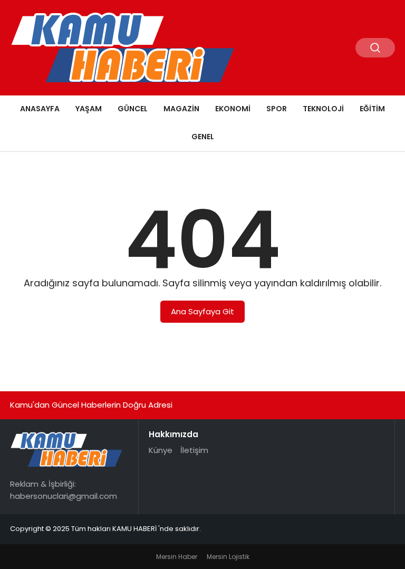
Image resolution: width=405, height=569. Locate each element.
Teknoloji (323, 108)
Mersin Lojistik (228, 556)
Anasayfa (40, 108)
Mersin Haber (176, 556)
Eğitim (372, 108)
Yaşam (88, 108)
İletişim (194, 450)
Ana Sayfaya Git (202, 311)
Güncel (133, 108)
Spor (276, 108)
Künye (160, 450)
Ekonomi (232, 108)
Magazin (181, 108)
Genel (202, 136)
